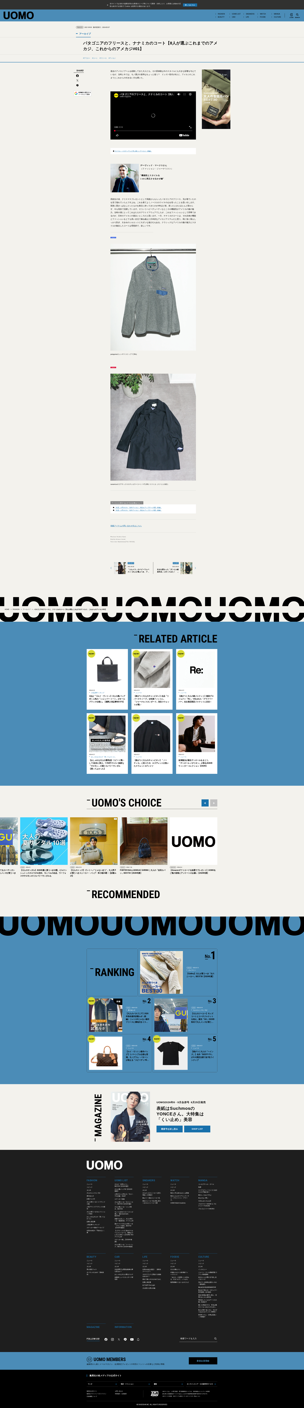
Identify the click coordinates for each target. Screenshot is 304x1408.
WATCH (263, 14)
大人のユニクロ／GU (200, 1010)
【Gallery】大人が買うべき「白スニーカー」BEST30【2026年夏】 (200, 975)
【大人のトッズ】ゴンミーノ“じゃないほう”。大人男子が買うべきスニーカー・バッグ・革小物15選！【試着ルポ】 (280, 873)
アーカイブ (85, 33)
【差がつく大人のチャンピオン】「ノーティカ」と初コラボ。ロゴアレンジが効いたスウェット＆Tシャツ (151, 763)
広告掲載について (92, 1396)
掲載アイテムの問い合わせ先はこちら (126, 526)
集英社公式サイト (92, 1391)
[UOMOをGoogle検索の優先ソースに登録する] (82, 93)
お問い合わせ (119, 1391)
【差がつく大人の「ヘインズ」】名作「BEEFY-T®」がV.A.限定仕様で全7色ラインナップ (202, 1056)
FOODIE (263, 17)
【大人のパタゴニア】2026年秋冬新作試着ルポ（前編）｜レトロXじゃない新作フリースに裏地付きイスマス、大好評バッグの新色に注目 (137, 1018)
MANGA (277, 14)
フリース (103, 58)
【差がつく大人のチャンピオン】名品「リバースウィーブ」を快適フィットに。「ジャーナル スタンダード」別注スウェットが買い (151, 700)
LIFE (247, 17)
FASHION (221, 14)
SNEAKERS (250, 14)
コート (95, 58)
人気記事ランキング (97, 693)
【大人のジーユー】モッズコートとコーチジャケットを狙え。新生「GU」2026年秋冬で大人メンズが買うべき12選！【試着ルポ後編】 (203, 1018)
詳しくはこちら (190, 5)
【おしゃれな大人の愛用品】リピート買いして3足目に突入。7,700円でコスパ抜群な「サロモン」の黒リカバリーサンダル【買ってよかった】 (106, 764)
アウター (87, 58)
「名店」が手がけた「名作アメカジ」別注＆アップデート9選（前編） (138, 507)
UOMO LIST (236, 14)
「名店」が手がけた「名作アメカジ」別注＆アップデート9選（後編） (138, 510)
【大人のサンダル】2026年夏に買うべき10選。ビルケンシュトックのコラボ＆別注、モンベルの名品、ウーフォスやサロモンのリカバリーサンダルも (231, 873)
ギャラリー (192, 970)
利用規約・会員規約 (121, 1393)
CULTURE (277, 17)
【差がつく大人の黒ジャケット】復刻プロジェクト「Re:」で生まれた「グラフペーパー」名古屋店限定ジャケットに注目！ (196, 699)
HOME (7, 609)
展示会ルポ (131, 1010)
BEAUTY (221, 17)
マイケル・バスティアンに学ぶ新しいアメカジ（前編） (133, 151)
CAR (233, 17)
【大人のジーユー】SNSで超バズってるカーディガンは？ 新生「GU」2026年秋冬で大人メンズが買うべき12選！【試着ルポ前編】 (180, 873)
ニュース (138, 693)
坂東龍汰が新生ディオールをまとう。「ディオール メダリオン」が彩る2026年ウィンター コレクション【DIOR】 (195, 763)
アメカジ (112, 58)
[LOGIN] (291, 15)
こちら (198, 1396)
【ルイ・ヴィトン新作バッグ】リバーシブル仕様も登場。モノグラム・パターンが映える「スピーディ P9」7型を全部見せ (137, 1056)
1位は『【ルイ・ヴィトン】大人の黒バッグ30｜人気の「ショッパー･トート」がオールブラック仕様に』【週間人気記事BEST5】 (107, 699)
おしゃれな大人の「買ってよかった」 (103, 757)
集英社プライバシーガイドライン (96, 1393)
